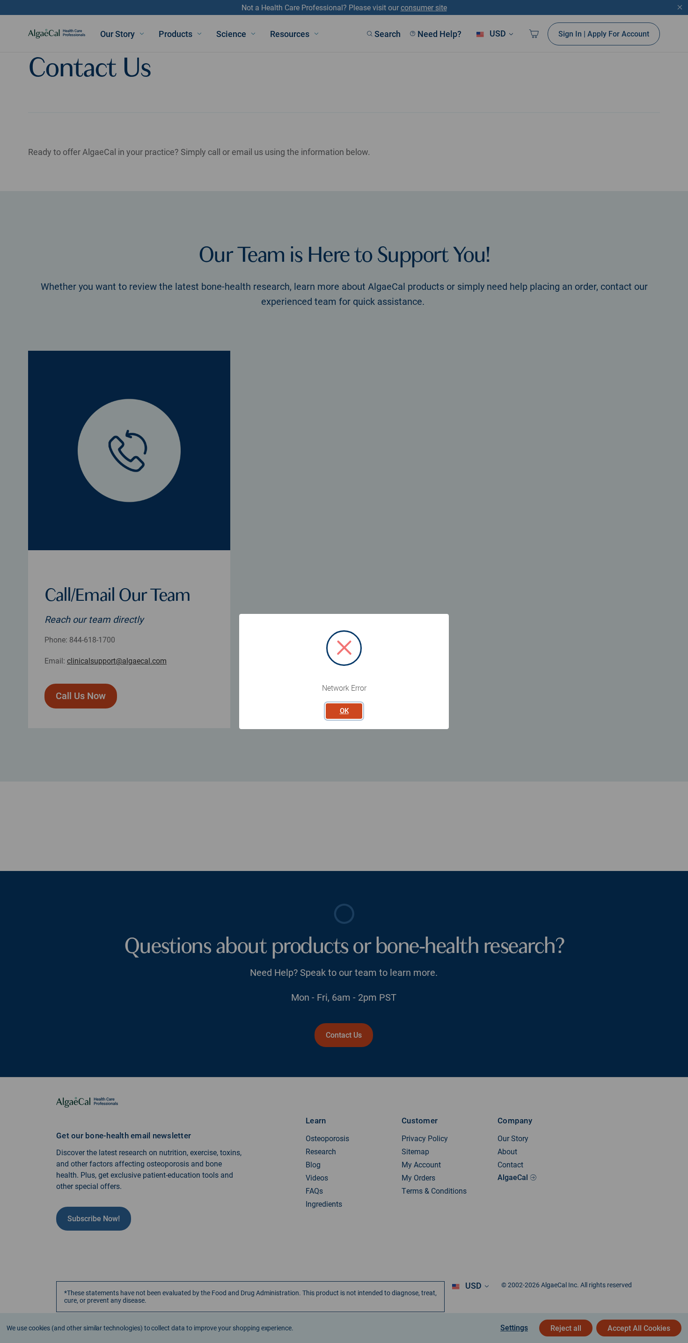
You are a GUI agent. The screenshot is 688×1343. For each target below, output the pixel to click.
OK (344, 711)
